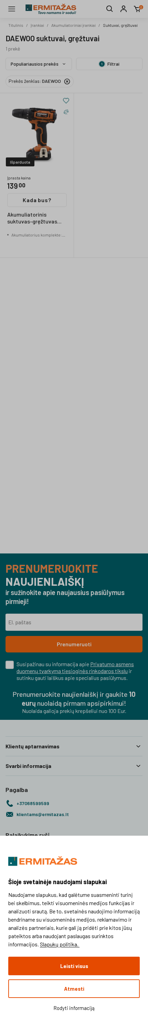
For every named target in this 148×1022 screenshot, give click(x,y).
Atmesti (74, 989)
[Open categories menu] (12, 9)
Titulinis (15, 25)
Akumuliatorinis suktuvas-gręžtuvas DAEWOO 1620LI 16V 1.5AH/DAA (32, 218)
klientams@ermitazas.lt (43, 814)
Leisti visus (74, 966)
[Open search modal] (110, 8)
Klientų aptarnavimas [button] (33, 746)
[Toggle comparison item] (66, 112)
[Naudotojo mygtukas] (123, 9)
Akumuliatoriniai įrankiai (73, 25)
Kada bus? (37, 200)
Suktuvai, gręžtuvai (120, 25)
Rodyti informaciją (74, 1008)
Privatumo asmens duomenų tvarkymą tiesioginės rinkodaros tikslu (75, 667)
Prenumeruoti (74, 644)
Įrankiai (37, 25)
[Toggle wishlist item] (66, 101)
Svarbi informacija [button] (28, 765)
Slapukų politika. (60, 944)
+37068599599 (33, 803)
